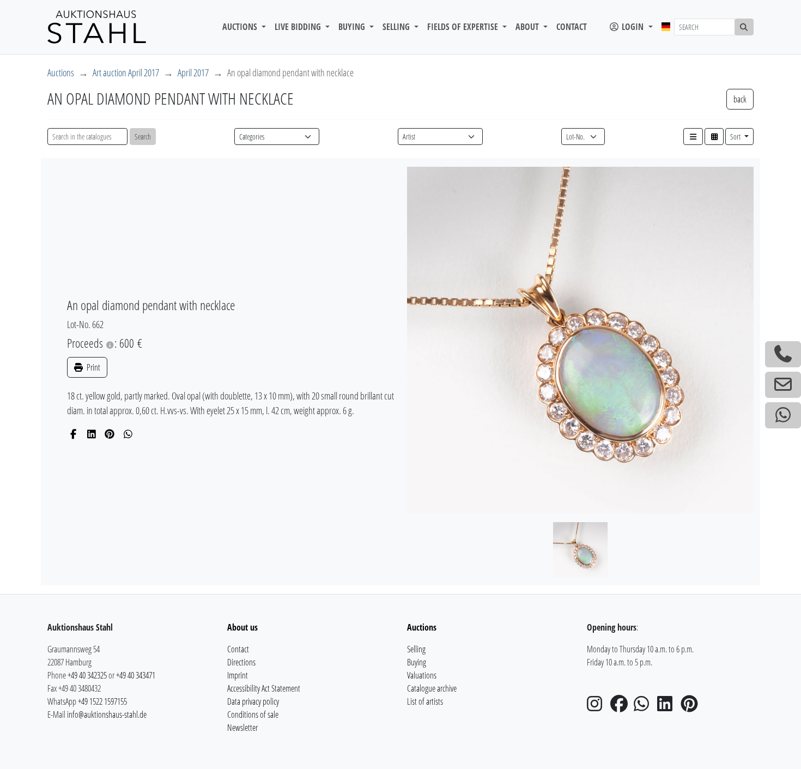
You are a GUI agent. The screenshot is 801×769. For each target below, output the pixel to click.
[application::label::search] (744, 27)
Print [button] (92, 367)
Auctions (60, 72)
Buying (416, 662)
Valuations (421, 675)
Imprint (237, 675)
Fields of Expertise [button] (463, 27)
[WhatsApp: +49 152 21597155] (783, 415)
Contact (571, 27)
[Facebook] (73, 433)
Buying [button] (352, 27)
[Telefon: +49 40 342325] (783, 354)
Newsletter (242, 728)
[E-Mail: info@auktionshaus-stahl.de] (783, 385)
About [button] (528, 27)
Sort (736, 136)
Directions (241, 662)
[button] (693, 136)
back (740, 99)
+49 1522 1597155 (102, 701)
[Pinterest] (110, 433)
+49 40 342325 (87, 675)
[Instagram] (598, 707)
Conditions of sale (252, 714)
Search (143, 136)
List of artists (425, 701)
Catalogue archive (432, 688)
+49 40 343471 (135, 675)
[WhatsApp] (128, 433)
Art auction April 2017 (126, 72)
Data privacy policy (253, 701)
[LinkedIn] (92, 433)
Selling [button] (397, 27)
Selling (416, 649)
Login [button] (633, 27)
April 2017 (193, 72)
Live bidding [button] (299, 27)
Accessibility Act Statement (263, 688)
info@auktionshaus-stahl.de (107, 714)
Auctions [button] (240, 27)
